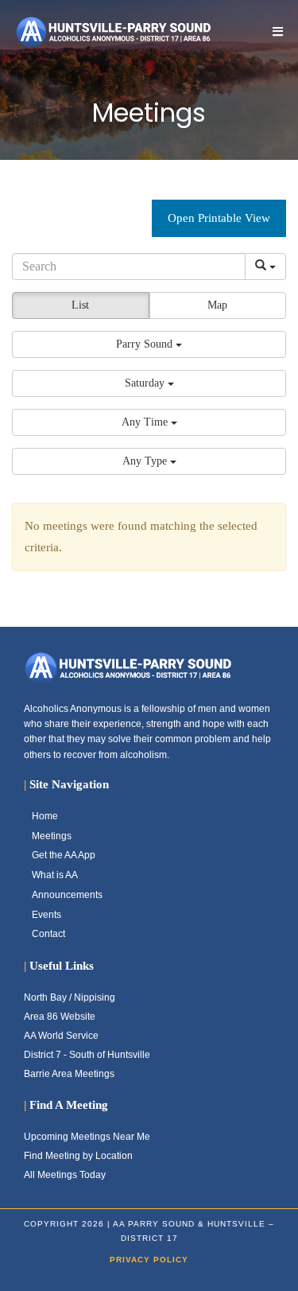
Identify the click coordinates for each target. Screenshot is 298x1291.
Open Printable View (219, 218)
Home (45, 816)
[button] (149, 344)
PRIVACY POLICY (149, 1259)
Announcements (67, 894)
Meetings (52, 836)
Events (46, 914)
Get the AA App (63, 855)
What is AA (55, 875)
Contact (48, 933)
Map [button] (217, 305)
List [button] (80, 305)
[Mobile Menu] (278, 31)
